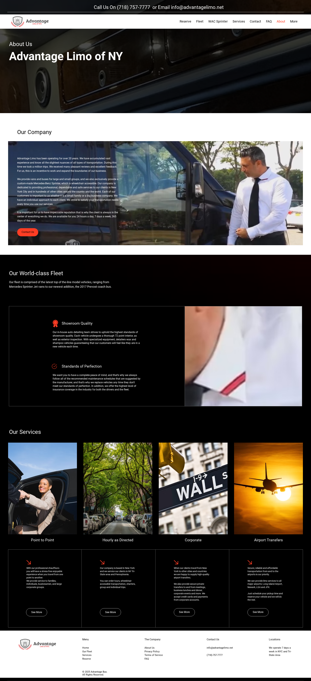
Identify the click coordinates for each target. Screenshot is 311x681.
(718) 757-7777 (134, 7)
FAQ (146, 658)
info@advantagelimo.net (197, 7)
